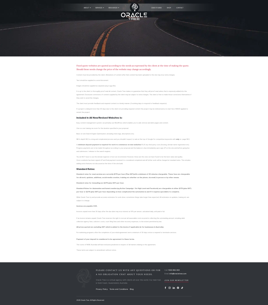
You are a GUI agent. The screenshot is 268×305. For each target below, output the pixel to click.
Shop (169, 8)
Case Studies (156, 8)
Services (98, 8)
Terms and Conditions (119, 289)
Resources (113, 8)
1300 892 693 (172, 270)
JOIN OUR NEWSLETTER (176, 280)
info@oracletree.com (175, 273)
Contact (180, 8)
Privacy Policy (102, 289)
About (86, 8)
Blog (132, 289)
